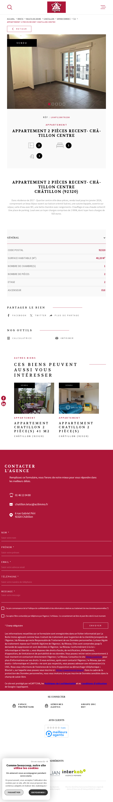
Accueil (11, 19)
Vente (20, 19)
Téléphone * (10, 576)
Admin (69, 789)
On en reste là (38, 761)
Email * (6, 562)
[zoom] (56, 71)
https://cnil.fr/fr (94, 656)
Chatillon (49, 19)
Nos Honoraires (81, 787)
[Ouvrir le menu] (103, 7)
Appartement (64, 19)
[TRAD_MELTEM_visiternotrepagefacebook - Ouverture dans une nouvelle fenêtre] (3, 398)
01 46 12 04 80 (23, 495)
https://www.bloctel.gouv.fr (70, 670)
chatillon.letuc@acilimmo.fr (31, 504)
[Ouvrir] (9, 7)
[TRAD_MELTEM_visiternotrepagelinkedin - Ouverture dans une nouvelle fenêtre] (3, 403)
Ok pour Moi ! (38, 792)
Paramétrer (14, 792)
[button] (49, 104)
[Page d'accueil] (56, 7)
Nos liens (77, 789)
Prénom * (7, 547)
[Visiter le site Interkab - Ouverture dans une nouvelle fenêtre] (74, 772)
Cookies (98, 789)
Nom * (5, 532)
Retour (21, 29)
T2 (74, 19)
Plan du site (69, 787)
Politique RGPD (87, 789)
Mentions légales (95, 787)
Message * (8, 591)
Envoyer (96, 625)
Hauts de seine (33, 19)
